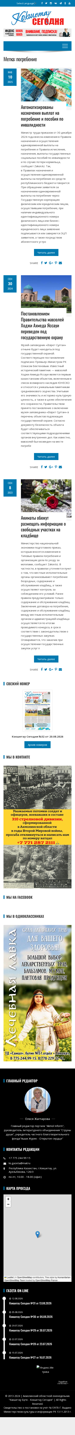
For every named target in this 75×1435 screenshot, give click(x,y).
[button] (37, 1234)
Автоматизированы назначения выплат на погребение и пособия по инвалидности (42, 116)
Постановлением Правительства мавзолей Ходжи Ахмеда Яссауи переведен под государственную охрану (42, 325)
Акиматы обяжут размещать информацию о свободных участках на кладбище (43, 526)
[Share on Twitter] (45, 262)
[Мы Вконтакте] (55, 3)
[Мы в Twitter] (46, 3)
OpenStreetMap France (46, 1280)
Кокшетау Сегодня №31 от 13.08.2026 (30, 1303)
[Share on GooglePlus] (51, 262)
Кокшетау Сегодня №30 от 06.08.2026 (30, 1317)
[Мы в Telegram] (60, 3)
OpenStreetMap (24, 1277)
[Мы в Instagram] (51, 3)
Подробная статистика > (63, 1382)
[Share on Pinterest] (56, 262)
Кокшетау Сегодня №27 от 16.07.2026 (30, 1357)
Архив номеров (37, 744)
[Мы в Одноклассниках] (65, 3)
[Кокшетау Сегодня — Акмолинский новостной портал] (37, 17)
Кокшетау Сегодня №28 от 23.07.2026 (30, 1344)
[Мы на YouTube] (70, 3)
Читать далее (46, 252)
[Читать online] (37, 710)
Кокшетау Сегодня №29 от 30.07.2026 (30, 1330)
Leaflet (9, 1277)
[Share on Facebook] (41, 262)
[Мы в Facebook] (42, 3)
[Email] (60, 262)
